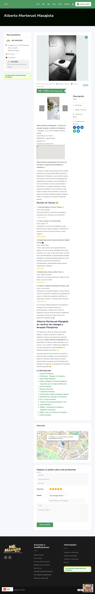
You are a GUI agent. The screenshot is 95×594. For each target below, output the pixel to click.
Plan (43, 4)
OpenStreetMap (78, 459)
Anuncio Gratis (84, 4)
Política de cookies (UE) (41, 578)
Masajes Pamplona (64, 84)
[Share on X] (78, 127)
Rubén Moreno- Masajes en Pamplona (53, 397)
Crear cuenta (38, 558)
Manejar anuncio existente (42, 565)
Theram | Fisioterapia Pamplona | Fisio (53, 402)
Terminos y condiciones (71, 559)
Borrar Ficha (37, 568)
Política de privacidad (70, 556)
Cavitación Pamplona (47, 392)
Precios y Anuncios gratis (41, 561)
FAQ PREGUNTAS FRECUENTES (43, 571)
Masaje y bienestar (46, 389)
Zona (37, 4)
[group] (17, 76)
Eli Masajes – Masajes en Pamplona (52, 376)
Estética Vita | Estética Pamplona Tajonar (54, 394)
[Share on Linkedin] (82, 127)
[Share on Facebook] (74, 127)
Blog (54, 4)
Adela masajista (45, 415)
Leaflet (70, 459)
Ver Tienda (11, 54)
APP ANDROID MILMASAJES (42, 575)
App (48, 4)
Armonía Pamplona (46, 373)
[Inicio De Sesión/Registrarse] (73, 4)
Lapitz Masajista (45, 404)
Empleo (66, 4)
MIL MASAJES (17, 40)
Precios (66, 562)
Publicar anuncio (39, 555)
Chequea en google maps (45, 144)
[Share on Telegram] (78, 131)
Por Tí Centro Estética (48, 399)
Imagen (39, 495)
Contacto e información (71, 552)
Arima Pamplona (45, 386)
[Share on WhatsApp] (74, 131)
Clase (60, 4)
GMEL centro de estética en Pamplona (53, 412)
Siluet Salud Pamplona (47, 379)
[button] (63, 443)
